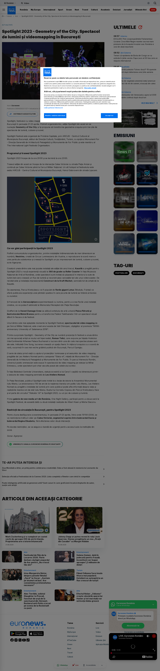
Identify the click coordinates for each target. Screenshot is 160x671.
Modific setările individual (55, 115)
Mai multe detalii (90, 88)
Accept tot (109, 115)
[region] (81, 94)
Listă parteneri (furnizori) (53, 108)
